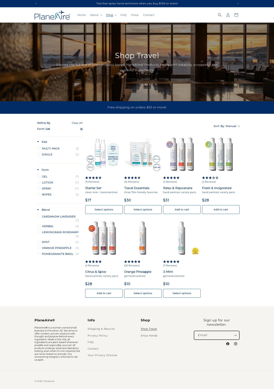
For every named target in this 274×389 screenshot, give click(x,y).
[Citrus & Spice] (104, 237)
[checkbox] (59, 148)
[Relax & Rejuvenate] (182, 153)
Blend (45, 210)
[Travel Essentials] (143, 153)
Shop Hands (149, 335)
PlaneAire (49, 381)
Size (44, 141)
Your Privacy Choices (102, 355)
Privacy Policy (98, 335)
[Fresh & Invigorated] (221, 153)
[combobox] (227, 126)
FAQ (91, 342)
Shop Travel (149, 329)
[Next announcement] (238, 3)
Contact (93, 348)
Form (45, 170)
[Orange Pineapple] (143, 237)
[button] (96, 15)
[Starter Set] (104, 153)
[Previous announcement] (36, 3)
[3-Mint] (182, 237)
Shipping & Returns (101, 329)
